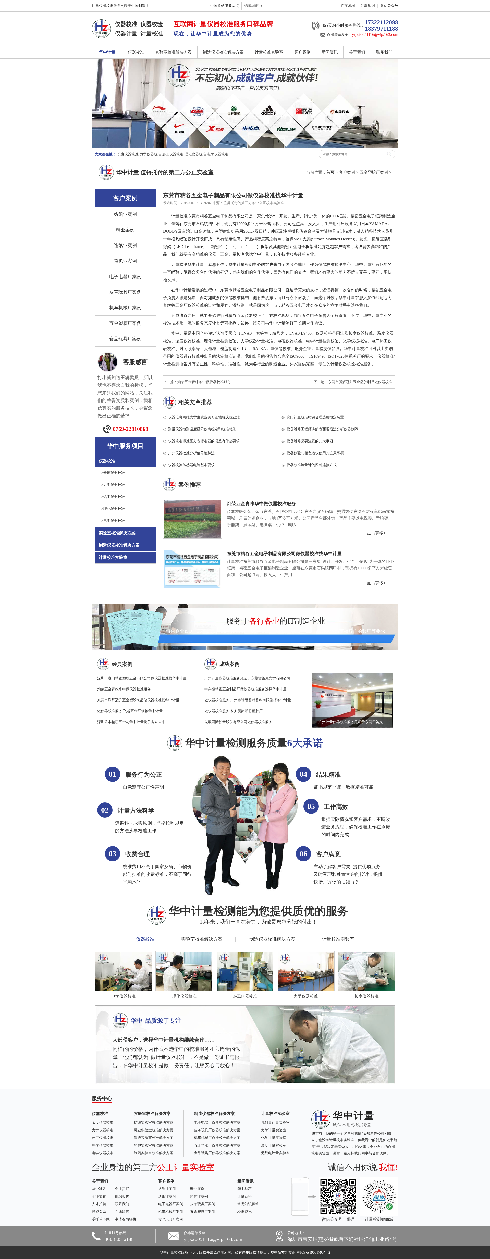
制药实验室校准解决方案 (153, 1153)
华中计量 (107, 52)
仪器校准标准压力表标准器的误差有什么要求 (204, 441)
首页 (330, 172)
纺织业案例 (125, 214)
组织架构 (122, 1196)
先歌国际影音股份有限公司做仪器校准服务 (238, 722)
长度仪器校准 (128, 154)
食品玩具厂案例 (125, 338)
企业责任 (122, 1189)
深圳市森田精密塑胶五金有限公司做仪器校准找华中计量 (142, 678)
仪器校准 (136, 52)
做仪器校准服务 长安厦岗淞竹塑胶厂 (233, 711)
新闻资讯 (330, 52)
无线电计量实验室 (275, 1153)
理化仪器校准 (195, 154)
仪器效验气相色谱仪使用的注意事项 (315, 453)
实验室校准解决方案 (173, 52)
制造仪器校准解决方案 (223, 52)
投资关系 (99, 1212)
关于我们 (357, 52)
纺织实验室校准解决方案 (153, 1122)
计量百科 (244, 1196)
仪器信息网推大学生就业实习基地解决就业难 (204, 417)
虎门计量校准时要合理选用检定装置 (315, 417)
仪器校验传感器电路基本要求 (191, 465)
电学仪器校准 (217, 154)
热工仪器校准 (172, 154)
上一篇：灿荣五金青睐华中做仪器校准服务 (197, 382)
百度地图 (348, 6)
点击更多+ (376, 533)
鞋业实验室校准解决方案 (153, 1130)
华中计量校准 (170, 1252)
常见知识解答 (248, 1204)
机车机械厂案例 (125, 307)
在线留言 (122, 1212)
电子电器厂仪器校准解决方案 (217, 1122)
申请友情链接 (125, 1219)
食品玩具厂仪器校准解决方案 (217, 1153)
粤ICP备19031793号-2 (313, 1252)
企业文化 (99, 1196)
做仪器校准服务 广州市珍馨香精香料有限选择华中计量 (247, 700)
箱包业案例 (125, 261)
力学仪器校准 (150, 154)
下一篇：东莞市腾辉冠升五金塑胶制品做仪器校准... (354, 382)
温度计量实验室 (273, 1145)
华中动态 (244, 1189)
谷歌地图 (368, 6)
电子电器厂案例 (125, 276)
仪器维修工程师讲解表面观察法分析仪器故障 (322, 429)
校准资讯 (244, 1212)
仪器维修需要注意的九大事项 (310, 441)
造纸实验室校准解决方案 (153, 1138)
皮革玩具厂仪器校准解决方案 (217, 1130)
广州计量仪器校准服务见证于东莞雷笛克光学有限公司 (247, 678)
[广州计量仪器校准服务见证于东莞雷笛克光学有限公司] (352, 678)
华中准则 (99, 1189)
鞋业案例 (125, 229)
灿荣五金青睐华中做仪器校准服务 (261, 503)
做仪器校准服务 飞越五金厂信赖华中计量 (130, 711)
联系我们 (384, 52)
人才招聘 (99, 1204)
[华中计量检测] (101, 23)
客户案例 (302, 52)
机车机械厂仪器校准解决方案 (217, 1138)
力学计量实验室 (273, 1130)
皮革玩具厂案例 (125, 292)
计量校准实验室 (269, 52)
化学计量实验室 (273, 1138)
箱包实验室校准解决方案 (153, 1145)
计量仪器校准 (213, 24)
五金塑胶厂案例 (374, 172)
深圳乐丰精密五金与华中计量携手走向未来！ (133, 722)
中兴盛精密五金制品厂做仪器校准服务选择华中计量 (245, 689)
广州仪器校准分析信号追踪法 (191, 453)
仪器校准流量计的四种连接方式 (312, 465)
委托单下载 (101, 1219)
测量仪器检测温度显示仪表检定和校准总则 (202, 429)
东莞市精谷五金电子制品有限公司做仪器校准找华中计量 (284, 553)
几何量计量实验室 (275, 1122)
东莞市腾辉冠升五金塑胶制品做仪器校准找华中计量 (138, 700)
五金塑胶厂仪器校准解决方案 (217, 1145)
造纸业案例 (125, 245)
